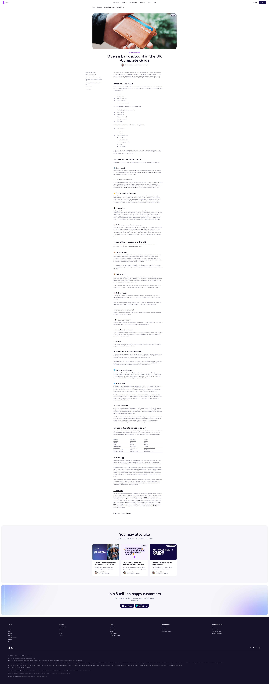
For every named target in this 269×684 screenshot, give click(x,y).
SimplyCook (27, 676)
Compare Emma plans (115, 635)
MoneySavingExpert (147, 172)
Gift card (10, 639)
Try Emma (118, 490)
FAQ (149, 2)
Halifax (146, 441)
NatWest (115, 441)
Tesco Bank (116, 448)
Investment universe (56, 673)
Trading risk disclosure (217, 633)
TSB (145, 443)
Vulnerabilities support (166, 631)
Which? (155, 172)
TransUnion (135, 187)
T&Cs (213, 627)
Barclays (115, 439)
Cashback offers (27, 673)
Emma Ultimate (113, 633)
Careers (10, 635)
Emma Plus (112, 629)
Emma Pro (112, 631)
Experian (125, 187)
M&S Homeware (42, 676)
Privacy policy (215, 629)
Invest (60, 633)
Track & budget (62, 627)
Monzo (132, 444)
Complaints (163, 629)
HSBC (115, 443)
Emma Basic (112, 627)
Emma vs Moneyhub (65, 673)
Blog (155, 2)
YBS (131, 450)
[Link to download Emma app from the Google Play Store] (142, 606)
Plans (123, 2)
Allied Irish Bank (134, 451)
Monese (146, 446)
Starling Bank (117, 446)
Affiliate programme (12, 637)
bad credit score (122, 74)
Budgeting (49, 673)
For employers (133, 2)
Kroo (114, 444)
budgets (140, 502)
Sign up (262, 2)
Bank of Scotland (118, 451)
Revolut (146, 444)
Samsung (22, 676)
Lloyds (145, 439)
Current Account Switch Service (140, 229)
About (9, 627)
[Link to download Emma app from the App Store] (127, 606)
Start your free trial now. (122, 513)
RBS (131, 443)
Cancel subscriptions (18, 673)
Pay (60, 631)
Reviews (10, 633)
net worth (139, 500)
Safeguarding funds (216, 631)
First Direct (133, 446)
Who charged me (35, 673)
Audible (37, 676)
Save (60, 629)
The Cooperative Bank (149, 448)
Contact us (163, 627)
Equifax (129, 187)
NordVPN (33, 676)
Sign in (255, 2)
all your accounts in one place (126, 499)
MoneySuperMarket (136, 172)
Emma (145, 497)
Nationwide (133, 441)
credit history (154, 506)
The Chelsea (147, 450)
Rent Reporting (42, 673)
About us (142, 2)
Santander (132, 439)
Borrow (61, 635)
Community (10, 629)
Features (115, 2)
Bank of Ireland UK (118, 450)
